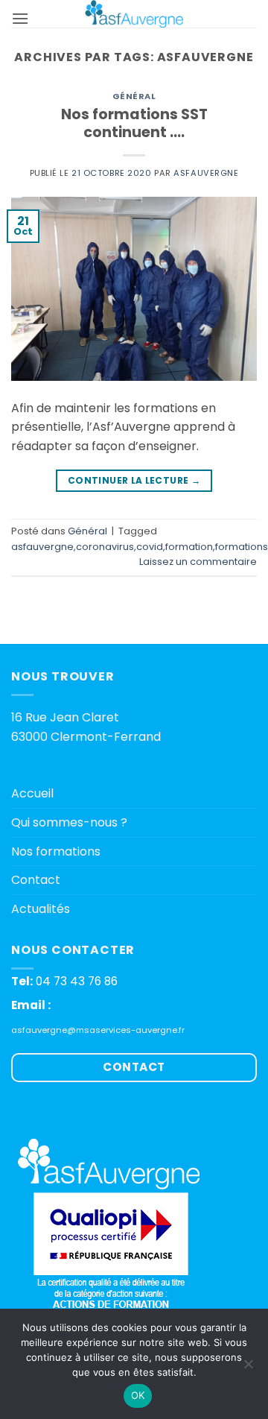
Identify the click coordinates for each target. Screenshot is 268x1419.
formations (241, 546)
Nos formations (55, 851)
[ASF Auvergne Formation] (134, 14)
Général (134, 96)
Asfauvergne (205, 173)
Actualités (40, 908)
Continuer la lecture (134, 480)
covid (149, 546)
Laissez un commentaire (198, 561)
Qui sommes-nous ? (69, 822)
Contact (35, 879)
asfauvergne (42, 546)
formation (189, 546)
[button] (20, 18)
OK (138, 1395)
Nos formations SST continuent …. (134, 123)
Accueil (32, 793)
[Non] (248, 1368)
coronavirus (105, 546)
